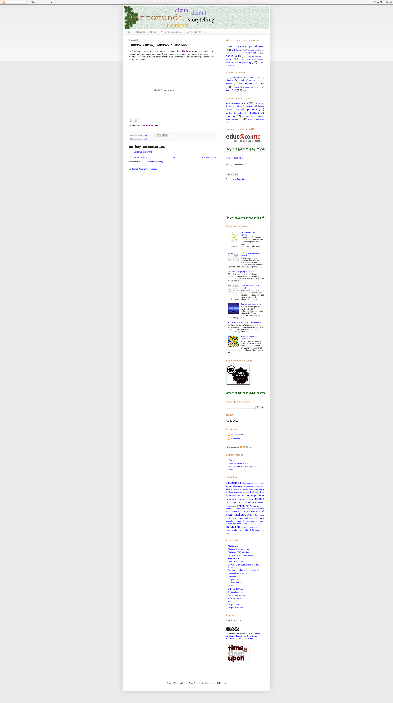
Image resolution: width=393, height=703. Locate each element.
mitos (239, 119)
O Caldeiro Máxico (196, 32)
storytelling (244, 62)
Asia (246, 103)
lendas (231, 119)
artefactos (237, 50)
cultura (261, 503)
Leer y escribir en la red (238, 463)
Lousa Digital (233, 586)
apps (227, 78)
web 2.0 (231, 90)
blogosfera (259, 489)
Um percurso (233, 605)
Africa (228, 103)
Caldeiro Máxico (233, 46)
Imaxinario (238, 106)
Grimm (228, 106)
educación (231, 506)
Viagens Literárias (235, 608)
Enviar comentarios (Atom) (152, 162)
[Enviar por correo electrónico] (155, 135)
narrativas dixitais (251, 83)
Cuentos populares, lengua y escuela (243, 466)
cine (259, 78)
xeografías (259, 119)
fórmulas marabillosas (253, 56)
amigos (257, 483)
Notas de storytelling (146, 32)
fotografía (229, 80)
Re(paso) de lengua (236, 595)
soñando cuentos (235, 598)
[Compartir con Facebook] (163, 135)
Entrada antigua (209, 157)
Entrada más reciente (139, 157)
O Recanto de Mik (235, 592)
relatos (255, 524)
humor (261, 117)
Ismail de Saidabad (239, 435)
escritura (231, 56)
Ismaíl (261, 511)
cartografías (230, 53)
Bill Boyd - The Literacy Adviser (241, 555)
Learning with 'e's (235, 583)
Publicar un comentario (142, 152)
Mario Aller (235, 439)
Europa (257, 103)
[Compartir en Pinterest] (166, 135)
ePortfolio (232, 460)
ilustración (236, 511)
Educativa (232, 576)
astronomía (250, 78)
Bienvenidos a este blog (251, 304)
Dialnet (231, 470)
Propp (231, 109)
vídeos (236, 530)
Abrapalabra (233, 546)
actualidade (233, 482)
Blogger (222, 683)
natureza (235, 87)
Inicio (129, 32)
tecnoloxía (256, 87)
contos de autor (234, 113)
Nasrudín (250, 106)
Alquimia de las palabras (238, 549)
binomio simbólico (254, 50)
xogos (245, 91)
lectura (229, 59)
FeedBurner (242, 179)
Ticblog (231, 601)
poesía (244, 524)
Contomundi (142, 139)
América (236, 103)
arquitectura (237, 78)
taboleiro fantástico (248, 527)
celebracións (236, 496)
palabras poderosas (233, 524)
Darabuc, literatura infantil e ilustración (244, 570)
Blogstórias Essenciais (237, 559)
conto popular (247, 109)
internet (240, 80)
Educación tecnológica (237, 573)
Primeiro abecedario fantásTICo (249, 338)
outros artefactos (246, 59)
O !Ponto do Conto (235, 589)
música (229, 84)
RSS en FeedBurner (234, 158)
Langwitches (233, 580)
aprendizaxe (256, 46)
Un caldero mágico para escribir (241, 272)
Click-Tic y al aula (235, 562)
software (246, 87)
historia (253, 117)
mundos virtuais (255, 80)
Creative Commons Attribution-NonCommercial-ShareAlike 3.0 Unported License (243, 636)
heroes (244, 117)
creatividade (250, 52)
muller (250, 119)
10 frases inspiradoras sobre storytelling (244, 322)
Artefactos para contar (171, 32)
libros (242, 514)
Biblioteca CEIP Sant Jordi (239, 552)
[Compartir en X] (161, 135)
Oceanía (261, 106)
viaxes (228, 531)
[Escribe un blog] (158, 135)
